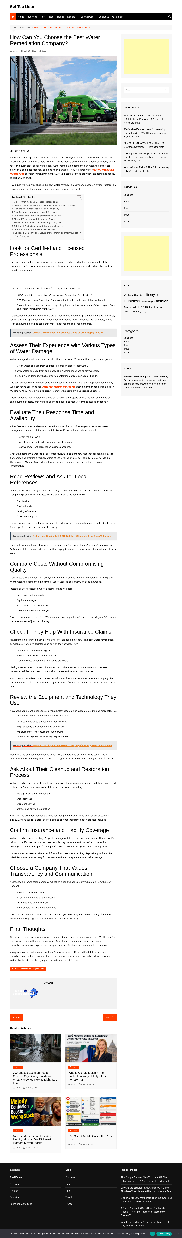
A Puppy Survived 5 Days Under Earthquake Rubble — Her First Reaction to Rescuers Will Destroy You (146, 157)
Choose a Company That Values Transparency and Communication (48, 233)
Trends (60, 17)
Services (14, 1184)
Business (32, 17)
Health (143, 307)
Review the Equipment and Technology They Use (37, 222)
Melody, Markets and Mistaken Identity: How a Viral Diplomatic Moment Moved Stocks (32, 1139)
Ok (152, 1233)
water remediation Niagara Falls (29, 969)
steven (16, 51)
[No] (178, 1233)
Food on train (130, 307)
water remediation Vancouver (58, 386)
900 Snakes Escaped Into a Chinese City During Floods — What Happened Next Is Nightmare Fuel (145, 133)
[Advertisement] (146, 56)
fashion (162, 301)
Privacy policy (164, 1233)
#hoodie (138, 295)
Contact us (103, 17)
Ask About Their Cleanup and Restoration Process (38, 226)
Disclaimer (15, 1197)
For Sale (14, 1191)
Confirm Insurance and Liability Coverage (34, 229)
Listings (71, 17)
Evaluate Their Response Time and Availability (36, 209)
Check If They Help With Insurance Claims (34, 219)
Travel (127, 215)
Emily (18, 1088)
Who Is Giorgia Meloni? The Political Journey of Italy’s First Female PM (87, 1076)
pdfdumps (143, 312)
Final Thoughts (21, 236)
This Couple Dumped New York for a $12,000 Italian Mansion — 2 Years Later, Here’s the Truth (144, 119)
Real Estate (16, 1177)
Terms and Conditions (21, 1204)
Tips (42, 17)
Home (21, 17)
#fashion (128, 295)
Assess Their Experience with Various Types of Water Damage (44, 205)
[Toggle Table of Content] (78, 197)
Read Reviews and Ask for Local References (35, 212)
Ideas (50, 17)
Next (108, 1017)
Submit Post (87, 17)
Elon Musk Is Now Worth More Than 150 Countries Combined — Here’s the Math (144, 145)
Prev (18, 1017)
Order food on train (131, 312)
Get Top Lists (22, 6)
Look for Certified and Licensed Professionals (35, 202)
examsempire (148, 302)
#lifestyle (150, 295)
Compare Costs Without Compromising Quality (37, 215)
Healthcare (156, 307)
